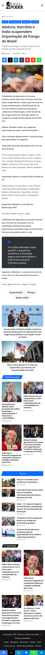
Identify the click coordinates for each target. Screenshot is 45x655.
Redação (7, 53)
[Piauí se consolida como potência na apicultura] (8, 482)
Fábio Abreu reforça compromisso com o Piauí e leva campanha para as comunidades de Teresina (33, 402)
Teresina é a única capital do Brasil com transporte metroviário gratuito (29, 520)
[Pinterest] (27, 60)
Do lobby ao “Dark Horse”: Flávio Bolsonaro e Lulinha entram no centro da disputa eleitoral (33, 613)
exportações (17, 292)
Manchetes (24, 642)
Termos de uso (9, 646)
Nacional (26, 22)
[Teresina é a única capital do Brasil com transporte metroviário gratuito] (8, 521)
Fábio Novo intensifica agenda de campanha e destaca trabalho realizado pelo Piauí (11, 457)
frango (32, 292)
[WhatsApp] (39, 60)
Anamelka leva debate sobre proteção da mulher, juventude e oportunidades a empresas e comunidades (11, 411)
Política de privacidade (25, 646)
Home (6, 642)
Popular (22, 473)
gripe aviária (23, 297)
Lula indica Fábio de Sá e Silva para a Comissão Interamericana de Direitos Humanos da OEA (30, 494)
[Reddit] (33, 60)
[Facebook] (4, 60)
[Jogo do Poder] (15, 5)
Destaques (14, 642)
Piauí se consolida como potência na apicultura (27, 480)
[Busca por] (42, 6)
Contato (38, 646)
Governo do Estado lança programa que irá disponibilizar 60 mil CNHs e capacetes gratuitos (29, 533)
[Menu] (3, 6)
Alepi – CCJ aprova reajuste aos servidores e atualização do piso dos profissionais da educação (30, 508)
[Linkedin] (16, 60)
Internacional (15, 22)
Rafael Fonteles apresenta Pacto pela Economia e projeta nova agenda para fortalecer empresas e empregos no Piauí (33, 446)
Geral (11, 17)
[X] (10, 60)
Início (5, 17)
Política (35, 22)
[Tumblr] (21, 60)
